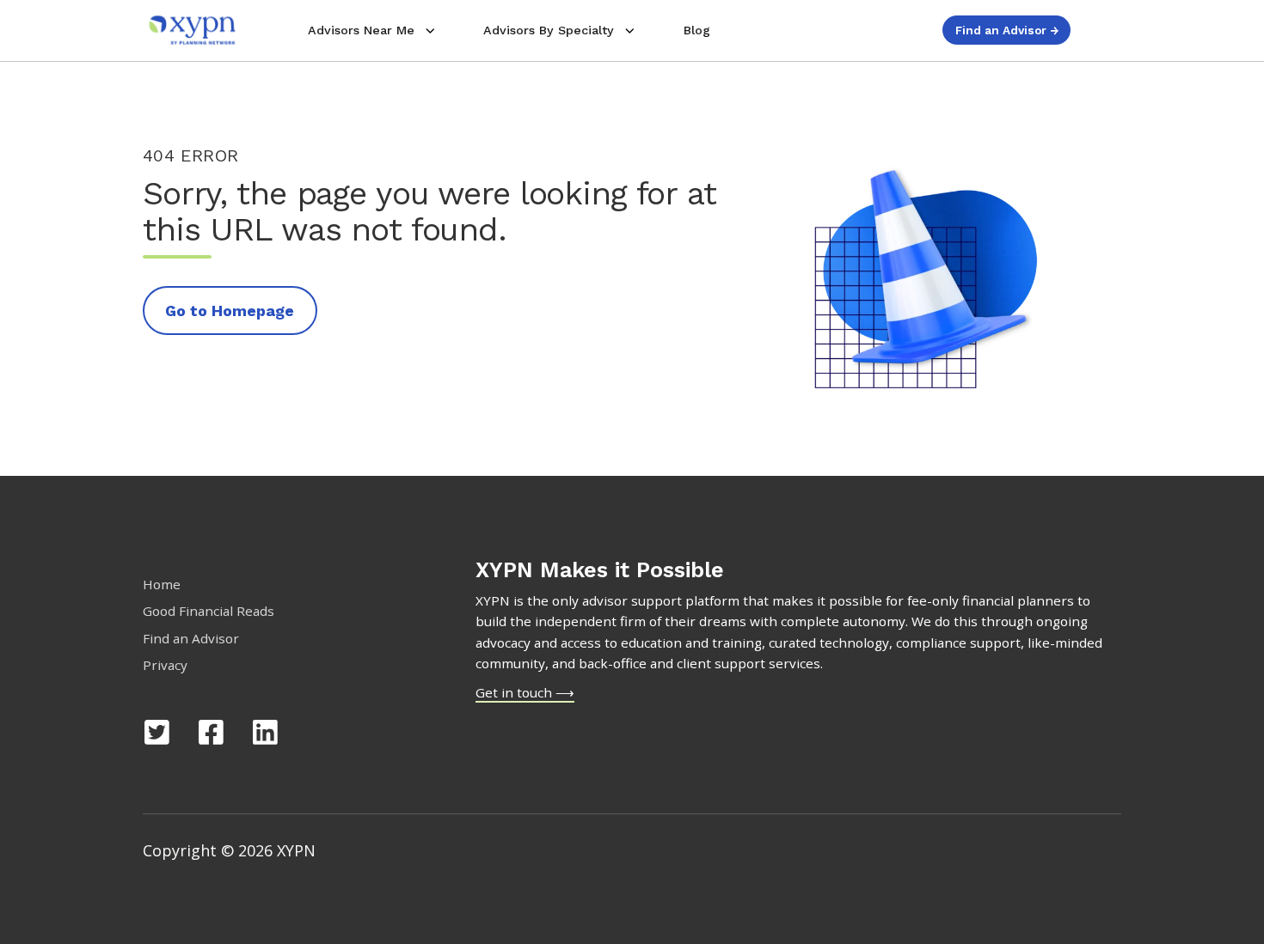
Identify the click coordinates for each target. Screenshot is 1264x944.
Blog (697, 30)
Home (162, 584)
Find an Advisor (191, 638)
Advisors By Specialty (548, 30)
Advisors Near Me (361, 30)
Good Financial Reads (208, 610)
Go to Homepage (229, 310)
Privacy (165, 664)
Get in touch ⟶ (525, 692)
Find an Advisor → (1006, 30)
